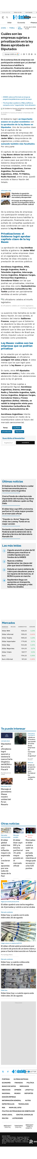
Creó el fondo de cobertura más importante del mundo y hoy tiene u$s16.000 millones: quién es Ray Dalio (18, 500)
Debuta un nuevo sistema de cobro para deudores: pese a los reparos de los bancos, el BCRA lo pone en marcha (20, 572)
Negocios (6, 1090)
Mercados (24, 1086)
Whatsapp (29, 1072)
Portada (6, 1079)
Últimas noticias (21, 1079)
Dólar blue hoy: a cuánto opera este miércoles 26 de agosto (17, 994)
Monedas (5, 626)
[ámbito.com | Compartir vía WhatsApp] (21, 54)
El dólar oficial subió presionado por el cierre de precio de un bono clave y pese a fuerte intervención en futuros (18, 948)
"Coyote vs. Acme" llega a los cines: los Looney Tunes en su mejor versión (16, 521)
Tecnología (23, 1104)
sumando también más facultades (18, 144)
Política (12, 28)
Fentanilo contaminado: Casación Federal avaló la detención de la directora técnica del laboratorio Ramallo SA (17, 533)
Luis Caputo (28, 12)
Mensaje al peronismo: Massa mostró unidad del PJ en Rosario (6, 797)
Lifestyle (29, 1090)
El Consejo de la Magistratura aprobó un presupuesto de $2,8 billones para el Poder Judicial (23, 202)
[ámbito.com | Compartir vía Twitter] (26, 54)
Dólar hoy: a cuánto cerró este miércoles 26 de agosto (15, 916)
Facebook (7, 1072)
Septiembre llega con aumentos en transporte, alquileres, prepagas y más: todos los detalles (20, 583)
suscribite (27, 17)
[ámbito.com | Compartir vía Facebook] (24, 54)
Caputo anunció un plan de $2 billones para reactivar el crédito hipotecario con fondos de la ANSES (21, 553)
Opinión (17, 1090)
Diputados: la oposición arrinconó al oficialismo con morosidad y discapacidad (22, 195)
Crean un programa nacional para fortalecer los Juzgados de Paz (32, 772)
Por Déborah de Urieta (6, 773)
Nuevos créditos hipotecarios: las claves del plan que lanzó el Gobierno (19, 563)
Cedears (32, 626)
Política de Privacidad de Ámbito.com (18, 1111)
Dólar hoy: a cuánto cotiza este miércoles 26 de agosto (15, 963)
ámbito (3, 28)
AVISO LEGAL (7, 1115)
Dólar (9, 23)
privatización (6, 432)
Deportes (28, 1093)
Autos (28, 1100)
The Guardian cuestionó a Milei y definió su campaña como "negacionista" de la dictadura (19, 104)
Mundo (17, 1093)
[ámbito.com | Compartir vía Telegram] (31, 54)
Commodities (22, 626)
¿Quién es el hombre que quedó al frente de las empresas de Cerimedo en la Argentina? (32, 746)
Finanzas (19, 1083)
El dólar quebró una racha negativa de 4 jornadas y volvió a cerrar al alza (18, 905)
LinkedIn (18, 1072)
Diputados (19, 432)
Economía (21, 23)
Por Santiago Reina (7, 955)
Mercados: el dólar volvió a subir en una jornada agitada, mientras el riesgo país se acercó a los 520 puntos (31, 854)
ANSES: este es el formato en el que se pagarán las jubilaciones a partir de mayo (17, 98)
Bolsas (13, 626)
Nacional (6, 1093)
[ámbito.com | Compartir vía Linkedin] (29, 54)
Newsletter (31, 1072)
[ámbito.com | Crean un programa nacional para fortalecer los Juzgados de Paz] (20, 768)
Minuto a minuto (30, 836)
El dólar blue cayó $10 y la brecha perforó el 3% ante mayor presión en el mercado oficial (17, 511)
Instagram (13, 1072)
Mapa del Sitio (15, 1108)
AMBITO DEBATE (29, 1126)
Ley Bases (20, 27)
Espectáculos (8, 1104)
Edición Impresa (9, 1097)
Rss (3, 1108)
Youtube (23, 1071)
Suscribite (25, 442)
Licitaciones (17, 1118)
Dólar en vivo (18, 12)
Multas (5, 1118)
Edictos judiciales (24, 1115)
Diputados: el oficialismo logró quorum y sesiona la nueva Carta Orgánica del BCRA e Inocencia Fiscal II (6, 757)
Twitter (3, 1071)
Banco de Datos (9, 1086)
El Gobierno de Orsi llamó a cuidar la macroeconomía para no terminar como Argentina (18, 488)
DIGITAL (7, 1126)
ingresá (34, 17)
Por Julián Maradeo (30, 759)
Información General (11, 1100)
